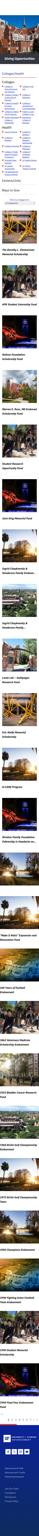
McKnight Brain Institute (10, 161)
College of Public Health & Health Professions (11, 154)
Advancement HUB (14, 1468)
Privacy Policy (11, 1501)
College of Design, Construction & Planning (12, 97)
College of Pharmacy (26, 147)
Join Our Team (12, 1488)
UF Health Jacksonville (9, 167)
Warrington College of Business (26, 120)
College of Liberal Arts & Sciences (12, 113)
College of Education (26, 96)
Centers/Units (11, 181)
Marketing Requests (14, 1476)
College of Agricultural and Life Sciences (11, 89)
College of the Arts (27, 87)
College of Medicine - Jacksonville (27, 140)
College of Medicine (9, 139)
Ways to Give (11, 190)
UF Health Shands (29, 160)
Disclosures (10, 1496)
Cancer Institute (11, 132)
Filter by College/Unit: (19, 200)
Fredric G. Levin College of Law (28, 113)
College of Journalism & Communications (28, 106)
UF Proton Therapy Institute (29, 167)
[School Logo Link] (18, 1439)
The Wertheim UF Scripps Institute (11, 173)
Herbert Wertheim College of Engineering (12, 120)
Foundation (10, 1492)
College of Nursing (12, 146)
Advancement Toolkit (15, 1472)
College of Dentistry (26, 133)
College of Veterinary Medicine (26, 154)
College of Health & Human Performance (12, 106)
